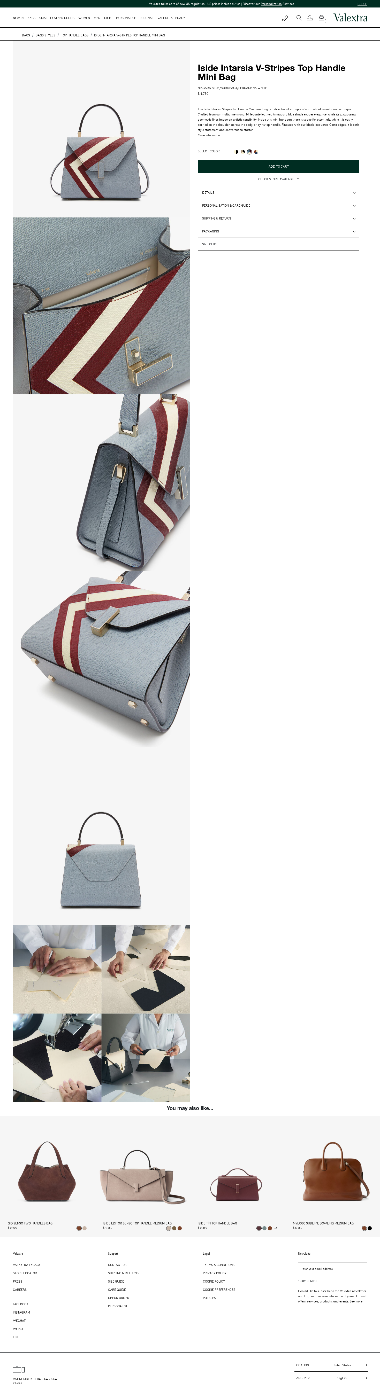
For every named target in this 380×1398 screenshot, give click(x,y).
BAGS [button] (31, 17)
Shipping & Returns (123, 1273)
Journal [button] (147, 17)
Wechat (19, 1320)
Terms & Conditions (218, 1264)
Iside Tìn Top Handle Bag (217, 1223)
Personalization (227, 3)
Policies (209, 1297)
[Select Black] (370, 1228)
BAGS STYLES (45, 35)
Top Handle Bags (74, 35)
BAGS (26, 35)
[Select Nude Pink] (84, 1228)
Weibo (18, 1328)
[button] (312, 18)
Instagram (21, 1312)
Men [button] (97, 17)
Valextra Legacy (27, 1264)
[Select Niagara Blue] (264, 1228)
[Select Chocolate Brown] (180, 1228)
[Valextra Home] (350, 17)
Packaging (210, 231)
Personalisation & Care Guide (226, 205)
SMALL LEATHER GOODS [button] (56, 17)
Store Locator (25, 1273)
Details (208, 192)
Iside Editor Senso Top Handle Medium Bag (137, 1223)
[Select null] (174, 1228)
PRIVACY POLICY (209, 172)
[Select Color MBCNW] (243, 152)
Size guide (210, 244)
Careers (20, 1289)
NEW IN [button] (18, 17)
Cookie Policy (214, 1281)
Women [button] (84, 17)
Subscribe (308, 1281)
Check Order (118, 1297)
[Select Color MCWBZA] (256, 152)
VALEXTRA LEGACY (171, 17)
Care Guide (117, 1289)
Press (17, 1281)
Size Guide (116, 1281)
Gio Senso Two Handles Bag (30, 1223)
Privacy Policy (214, 1273)
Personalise (126, 17)
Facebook (20, 1304)
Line (16, 1337)
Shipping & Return (216, 218)
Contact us (117, 1264)
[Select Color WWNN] (236, 152)
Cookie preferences (219, 1289)
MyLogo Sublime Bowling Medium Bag (323, 1223)
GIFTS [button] (108, 17)
